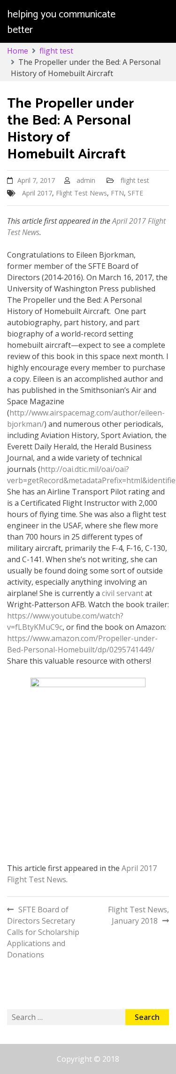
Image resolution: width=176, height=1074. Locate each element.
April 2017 (37, 192)
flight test (135, 180)
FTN (117, 192)
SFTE (135, 192)
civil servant (122, 593)
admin (86, 180)
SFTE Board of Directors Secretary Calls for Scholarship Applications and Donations (43, 932)
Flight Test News (81, 192)
